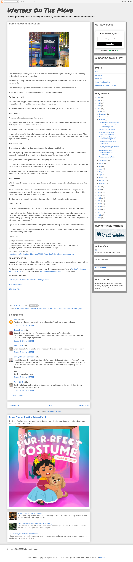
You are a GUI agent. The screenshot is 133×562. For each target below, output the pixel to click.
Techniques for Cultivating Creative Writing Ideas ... (108, 138)
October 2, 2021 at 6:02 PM (24, 390)
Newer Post (14, 405)
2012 (99, 209)
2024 (99, 103)
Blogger (102, 557)
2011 (99, 212)
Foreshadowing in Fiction (107, 157)
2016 (99, 198)
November (103, 117)
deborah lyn (18, 330)
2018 (99, 192)
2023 (99, 106)
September (103, 160)
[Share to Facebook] (35, 305)
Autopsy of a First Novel (107, 129)
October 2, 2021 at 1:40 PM (24, 325)
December (103, 114)
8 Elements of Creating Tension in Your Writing (35, 523)
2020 (99, 187)
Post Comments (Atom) (53, 411)
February (102, 180)
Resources (98, 78)
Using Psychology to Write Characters (107, 142)
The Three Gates (15, 284)
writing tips (78, 308)
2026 (99, 97)
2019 (99, 189)
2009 (99, 218)
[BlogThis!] (32, 305)
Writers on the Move (66, 308)
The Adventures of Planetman (50, 271)
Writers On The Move (40, 9)
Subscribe (110, 44)
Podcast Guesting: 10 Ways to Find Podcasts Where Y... (109, 147)
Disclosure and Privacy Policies (105, 85)
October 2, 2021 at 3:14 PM (24, 352)
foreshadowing (30, 308)
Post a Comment (18, 395)
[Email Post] (25, 305)
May (101, 172)
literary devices (52, 308)
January (102, 183)
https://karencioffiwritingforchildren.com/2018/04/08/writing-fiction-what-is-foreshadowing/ (42, 254)
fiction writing (20, 308)
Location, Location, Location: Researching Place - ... (108, 126)
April (101, 175)
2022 (99, 109)
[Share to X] (34, 305)
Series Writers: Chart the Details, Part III (27, 417)
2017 (99, 195)
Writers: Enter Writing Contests (109, 122)
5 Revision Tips (14, 289)
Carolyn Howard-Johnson (24, 357)
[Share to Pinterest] (37, 305)
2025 (99, 100)
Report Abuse (100, 267)
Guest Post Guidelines (102, 82)
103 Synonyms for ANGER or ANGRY (24, 534)
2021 (99, 111)
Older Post (84, 405)
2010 (99, 215)
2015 (99, 201)
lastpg (16, 319)
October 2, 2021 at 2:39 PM (24, 341)
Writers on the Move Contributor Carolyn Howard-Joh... (106, 152)
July (100, 166)
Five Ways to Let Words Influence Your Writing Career (29, 280)
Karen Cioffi (41, 308)
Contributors (99, 75)
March (101, 177)
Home (49, 405)
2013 (99, 206)
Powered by (104, 50)
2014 (99, 204)
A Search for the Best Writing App (30, 513)
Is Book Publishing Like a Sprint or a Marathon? (107, 133)
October (102, 119)
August (101, 163)
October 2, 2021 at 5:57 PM (24, 377)
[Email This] (30, 305)
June (101, 169)
